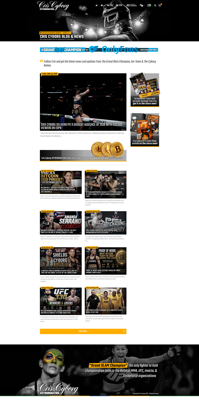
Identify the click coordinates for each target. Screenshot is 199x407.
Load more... (83, 331)
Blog (111, 5)
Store (120, 5)
